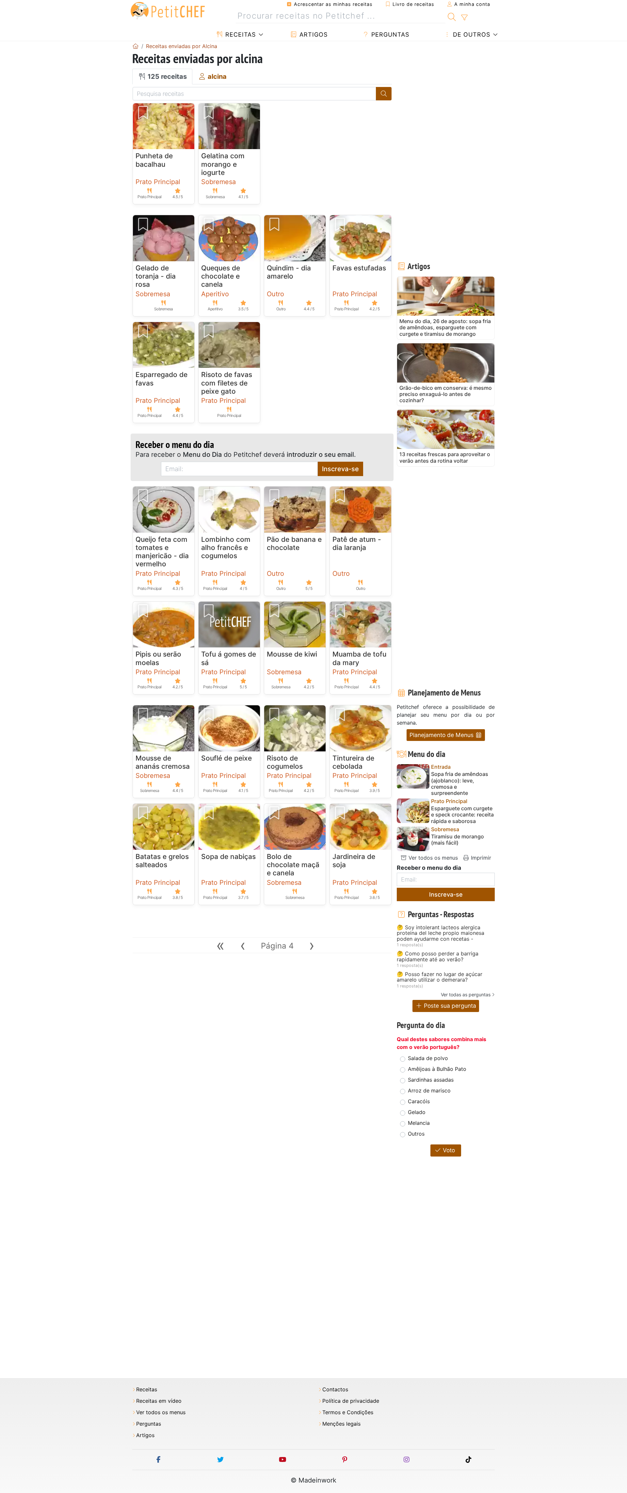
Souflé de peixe (226, 758)
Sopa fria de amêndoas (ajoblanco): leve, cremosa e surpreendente (459, 783)
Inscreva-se (340, 469)
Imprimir (480, 857)
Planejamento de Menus (442, 734)
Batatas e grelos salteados (162, 860)
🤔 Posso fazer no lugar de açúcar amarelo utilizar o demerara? (439, 977)
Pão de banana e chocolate (294, 543)
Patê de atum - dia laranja (356, 543)
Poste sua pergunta (449, 1005)
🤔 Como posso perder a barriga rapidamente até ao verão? (437, 956)
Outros (416, 1133)
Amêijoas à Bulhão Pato (437, 1069)
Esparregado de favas (161, 378)
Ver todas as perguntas (465, 994)
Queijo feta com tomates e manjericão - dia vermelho (162, 551)
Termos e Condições (347, 1412)
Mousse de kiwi (292, 654)
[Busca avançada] (464, 18)
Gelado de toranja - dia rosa (156, 276)
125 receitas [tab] (166, 76)
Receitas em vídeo (159, 1401)
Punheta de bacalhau (154, 160)
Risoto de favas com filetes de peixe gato (226, 382)
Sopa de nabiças (228, 856)
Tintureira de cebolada (353, 762)
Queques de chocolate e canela (220, 276)
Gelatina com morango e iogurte (223, 164)
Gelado (417, 1112)
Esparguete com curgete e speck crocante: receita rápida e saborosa (462, 814)
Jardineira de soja (353, 860)
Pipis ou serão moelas (158, 658)
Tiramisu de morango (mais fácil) (457, 839)
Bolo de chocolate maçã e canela (293, 864)
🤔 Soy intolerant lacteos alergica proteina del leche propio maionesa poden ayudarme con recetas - (440, 933)
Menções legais (341, 1424)
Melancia (419, 1123)
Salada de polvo (428, 1058)
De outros (470, 34)
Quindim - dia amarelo (289, 272)
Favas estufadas (359, 268)
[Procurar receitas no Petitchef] (451, 16)
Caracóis (419, 1101)
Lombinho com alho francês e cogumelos (225, 547)
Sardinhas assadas (431, 1079)
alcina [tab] (216, 76)
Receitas (239, 34)
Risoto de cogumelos (285, 762)
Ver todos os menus (432, 857)
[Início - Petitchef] (135, 46)
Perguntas (389, 34)
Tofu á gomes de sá (228, 658)
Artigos (312, 34)
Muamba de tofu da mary (359, 658)
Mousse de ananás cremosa (163, 762)
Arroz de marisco (429, 1090)
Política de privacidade (350, 1401)
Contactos (335, 1389)
